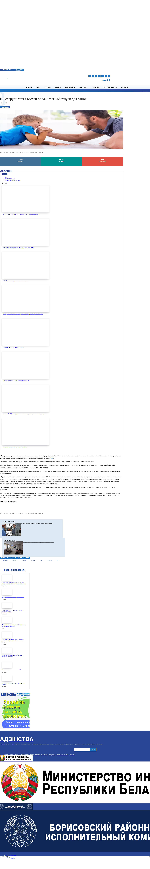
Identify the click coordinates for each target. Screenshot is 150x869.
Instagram (15, 560)
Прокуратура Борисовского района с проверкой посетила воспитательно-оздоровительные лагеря (14, 583)
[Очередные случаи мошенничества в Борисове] (7, 665)
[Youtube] (106, 76)
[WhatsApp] (76, 508)
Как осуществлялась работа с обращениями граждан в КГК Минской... (12, 656)
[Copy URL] (114, 508)
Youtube (33, 560)
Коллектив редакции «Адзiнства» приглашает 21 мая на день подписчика (36, 523)
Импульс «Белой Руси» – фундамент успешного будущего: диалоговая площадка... (23, 413)
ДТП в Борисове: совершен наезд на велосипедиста (15, 280)
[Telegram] (96, 76)
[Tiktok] (21, 560)
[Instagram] (93, 76)
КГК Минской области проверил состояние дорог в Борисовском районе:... (21, 214)
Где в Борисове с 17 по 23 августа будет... (13, 347)
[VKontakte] (102, 76)
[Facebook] (89, 76)
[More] (120, 508)
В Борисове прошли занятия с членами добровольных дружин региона (38, 542)
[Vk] (38, 560)
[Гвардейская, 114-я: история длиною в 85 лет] (7, 592)
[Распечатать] (89, 508)
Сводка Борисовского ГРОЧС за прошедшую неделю (16, 380)
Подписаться (103, 158)
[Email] (83, 508)
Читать (20, 158)
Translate (12, 858)
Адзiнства (2, 152)
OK (58, 560)
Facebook (49, 560)
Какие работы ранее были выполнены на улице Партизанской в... (19, 247)
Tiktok (24, 560)
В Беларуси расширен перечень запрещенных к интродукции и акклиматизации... (23, 314)
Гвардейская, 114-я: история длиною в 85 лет (13, 597)
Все (6, 177)
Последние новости (14, 570)
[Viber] (107, 508)
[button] (106, 80)
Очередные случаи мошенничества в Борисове (13, 670)
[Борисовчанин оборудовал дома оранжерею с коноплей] (7, 678)
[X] (64, 508)
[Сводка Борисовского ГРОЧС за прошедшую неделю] (26, 365)
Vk (41, 560)
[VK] (101, 508)
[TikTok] (99, 76)
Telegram (5, 560)
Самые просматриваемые (12, 180)
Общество (5, 107)
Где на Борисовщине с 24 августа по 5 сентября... (15, 447)
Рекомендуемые (10, 178)
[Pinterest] (70, 508)
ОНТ (51, 458)
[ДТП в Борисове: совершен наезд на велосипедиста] (26, 265)
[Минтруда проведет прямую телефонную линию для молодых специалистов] (7, 620)
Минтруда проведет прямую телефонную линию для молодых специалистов (14, 625)
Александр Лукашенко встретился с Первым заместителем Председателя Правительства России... (12, 641)
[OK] (109, 76)
